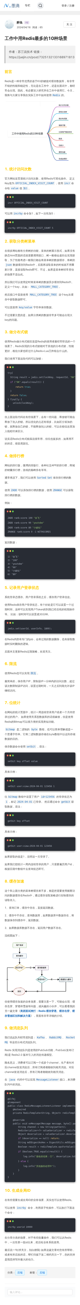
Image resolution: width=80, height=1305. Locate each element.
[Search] (40, 5)
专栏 (27, 5)
